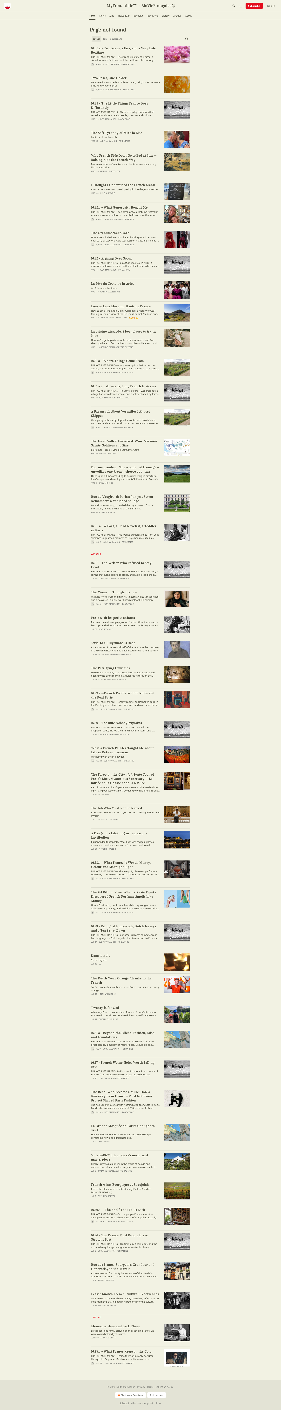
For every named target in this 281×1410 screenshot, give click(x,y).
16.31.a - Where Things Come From (117, 361)
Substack (124, 1403)
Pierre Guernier (107, 512)
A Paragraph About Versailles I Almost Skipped (120, 413)
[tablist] (107, 39)
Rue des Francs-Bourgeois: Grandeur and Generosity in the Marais (122, 1267)
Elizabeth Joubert (108, 1019)
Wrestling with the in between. (108, 756)
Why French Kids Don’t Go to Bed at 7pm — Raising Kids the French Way (124, 158)
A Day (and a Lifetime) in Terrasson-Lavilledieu (119, 835)
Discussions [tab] (116, 38)
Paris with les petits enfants (113, 618)
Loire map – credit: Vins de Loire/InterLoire (115, 449)
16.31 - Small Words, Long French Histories (123, 386)
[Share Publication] (241, 6)
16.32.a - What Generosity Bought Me (119, 207)
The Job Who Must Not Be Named (116, 808)
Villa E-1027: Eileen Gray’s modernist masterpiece (119, 1157)
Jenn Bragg (104, 1141)
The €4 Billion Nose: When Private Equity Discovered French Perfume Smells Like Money (123, 896)
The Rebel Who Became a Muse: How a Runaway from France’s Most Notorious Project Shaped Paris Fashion (121, 1096)
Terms (150, 1386)
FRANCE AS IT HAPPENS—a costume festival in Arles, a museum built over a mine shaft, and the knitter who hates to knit (125, 264)
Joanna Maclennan (110, 292)
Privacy (141, 1386)
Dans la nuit (100, 956)
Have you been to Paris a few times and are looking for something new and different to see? (122, 1136)
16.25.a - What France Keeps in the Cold (121, 1351)
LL (100, 964)
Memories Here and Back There (115, 1326)
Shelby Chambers (107, 1305)
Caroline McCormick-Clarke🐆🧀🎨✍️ (119, 318)
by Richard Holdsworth (104, 137)
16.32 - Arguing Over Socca (111, 258)
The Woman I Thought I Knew (114, 592)
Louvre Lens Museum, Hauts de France (121, 306)
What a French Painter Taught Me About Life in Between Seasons (122, 750)
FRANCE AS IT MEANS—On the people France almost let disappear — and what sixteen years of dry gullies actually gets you (123, 1215)
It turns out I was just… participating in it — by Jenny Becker (124, 189)
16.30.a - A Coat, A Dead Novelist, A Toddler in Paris (124, 528)
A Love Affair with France (112, 679)
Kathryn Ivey (106, 629)
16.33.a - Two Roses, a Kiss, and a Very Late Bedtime (123, 50)
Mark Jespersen (108, 1338)
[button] (92, 16)
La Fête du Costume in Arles (112, 283)
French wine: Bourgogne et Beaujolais (120, 1185)
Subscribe (254, 5)
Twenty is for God (105, 1008)
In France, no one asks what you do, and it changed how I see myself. (125, 814)
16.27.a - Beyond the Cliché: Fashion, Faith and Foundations (123, 1035)
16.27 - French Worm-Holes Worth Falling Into (122, 1065)
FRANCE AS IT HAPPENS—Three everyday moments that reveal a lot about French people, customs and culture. (122, 113)
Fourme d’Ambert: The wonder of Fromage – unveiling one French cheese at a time (125, 469)
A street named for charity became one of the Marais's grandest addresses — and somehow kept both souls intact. (124, 1275)
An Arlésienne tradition (104, 288)
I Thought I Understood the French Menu (123, 185)
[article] (140, 58)
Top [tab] (105, 38)
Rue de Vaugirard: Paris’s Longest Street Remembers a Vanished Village (122, 499)
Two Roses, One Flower (109, 78)
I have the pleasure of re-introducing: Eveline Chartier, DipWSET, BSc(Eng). (121, 1190)
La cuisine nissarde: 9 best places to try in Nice (123, 333)
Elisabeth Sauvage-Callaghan (115, 654)
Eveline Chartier (107, 453)
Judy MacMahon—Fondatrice (120, 64)
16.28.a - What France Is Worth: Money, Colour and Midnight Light (121, 865)
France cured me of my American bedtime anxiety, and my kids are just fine (124, 165)
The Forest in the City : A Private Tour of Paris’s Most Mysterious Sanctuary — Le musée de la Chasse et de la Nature (122, 779)
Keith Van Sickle (107, 994)
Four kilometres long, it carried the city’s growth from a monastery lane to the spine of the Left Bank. (122, 507)
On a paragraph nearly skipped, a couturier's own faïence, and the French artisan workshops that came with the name (124, 421)
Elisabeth (104, 794)
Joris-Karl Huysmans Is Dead (113, 643)
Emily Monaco (106, 483)
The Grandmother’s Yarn (110, 233)
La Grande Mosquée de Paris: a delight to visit (123, 1128)
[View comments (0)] (115, 94)
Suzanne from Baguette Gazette (116, 347)
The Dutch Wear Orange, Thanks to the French (121, 980)
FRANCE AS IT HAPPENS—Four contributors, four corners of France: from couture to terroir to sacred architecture (124, 1073)
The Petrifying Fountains (110, 668)
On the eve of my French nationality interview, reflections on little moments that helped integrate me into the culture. (125, 1300)
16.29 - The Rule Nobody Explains (116, 723)
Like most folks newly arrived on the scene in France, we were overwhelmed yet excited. (122, 1332)
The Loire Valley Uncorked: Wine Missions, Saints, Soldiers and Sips (124, 443)
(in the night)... (99, 960)
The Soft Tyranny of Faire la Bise (116, 133)
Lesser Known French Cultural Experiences (125, 1294)
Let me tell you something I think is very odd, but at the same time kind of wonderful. (125, 84)
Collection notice (164, 1386)
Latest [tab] (96, 38)
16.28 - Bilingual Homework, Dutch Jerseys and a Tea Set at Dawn (123, 928)
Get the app (156, 1395)
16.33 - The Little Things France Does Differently (119, 105)
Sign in (271, 5)
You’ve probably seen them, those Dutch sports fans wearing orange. (125, 988)
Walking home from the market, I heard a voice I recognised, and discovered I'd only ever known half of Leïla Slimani (125, 598)
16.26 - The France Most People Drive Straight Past (119, 1237)
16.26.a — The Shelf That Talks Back (118, 1210)
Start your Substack (132, 1395)
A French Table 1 (108, 193)
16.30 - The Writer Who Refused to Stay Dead (121, 565)
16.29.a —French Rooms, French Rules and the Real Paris (122, 695)
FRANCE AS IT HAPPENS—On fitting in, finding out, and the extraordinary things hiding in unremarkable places (124, 1245)
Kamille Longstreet (110, 171)
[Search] (234, 6)
